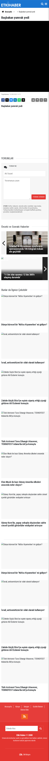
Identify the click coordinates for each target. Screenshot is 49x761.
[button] (37, 100)
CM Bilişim (26, 755)
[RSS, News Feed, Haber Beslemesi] (24, 716)
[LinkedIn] (15, 100)
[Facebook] (3, 100)
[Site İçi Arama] (42, 4)
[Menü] (46, 4)
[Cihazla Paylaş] (23, 100)
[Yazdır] (33, 100)
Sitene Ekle (25, 710)
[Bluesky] (11, 100)
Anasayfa (8, 12)
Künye (18, 707)
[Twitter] (7, 100)
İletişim (26, 707)
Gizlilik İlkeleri (38, 707)
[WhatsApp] (19, 100)
